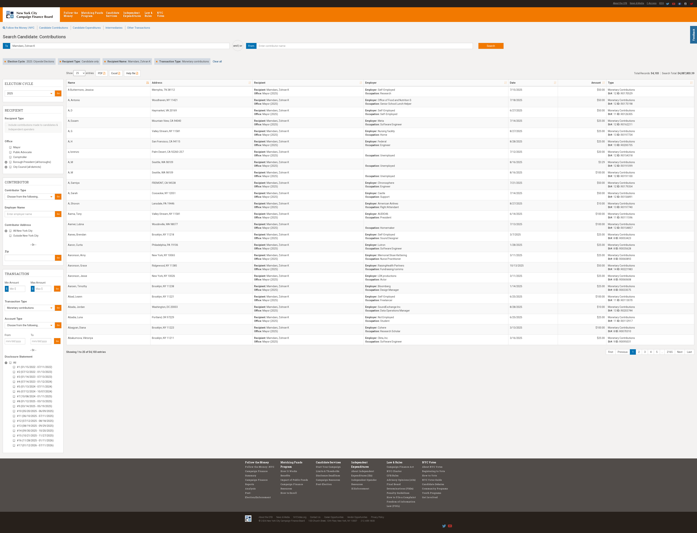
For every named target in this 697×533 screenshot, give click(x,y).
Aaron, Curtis (75, 244)
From (8, 335)
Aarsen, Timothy (77, 286)
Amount (596, 82)
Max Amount (38, 282)
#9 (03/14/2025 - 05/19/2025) (34, 406)
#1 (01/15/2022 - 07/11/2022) (34, 367)
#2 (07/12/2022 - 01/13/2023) (34, 371)
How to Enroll (288, 492)
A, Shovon (74, 203)
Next (679, 351)
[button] (30, 93)
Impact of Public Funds (294, 479)
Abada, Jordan (76, 307)
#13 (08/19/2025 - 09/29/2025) (35, 425)
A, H (70, 141)
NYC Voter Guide (432, 479)
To (32, 335)
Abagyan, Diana (77, 327)
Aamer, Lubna (76, 224)
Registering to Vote (433, 471)
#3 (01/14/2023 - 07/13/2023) (34, 376)
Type (611, 82)
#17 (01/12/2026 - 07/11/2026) (35, 445)
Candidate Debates (433, 484)
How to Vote (429, 475)
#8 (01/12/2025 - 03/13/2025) (34, 401)
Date (512, 82)
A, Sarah (73, 193)
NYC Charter (394, 471)
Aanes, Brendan (77, 234)
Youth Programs (431, 492)
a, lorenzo (73, 151)
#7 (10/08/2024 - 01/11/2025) (34, 396)
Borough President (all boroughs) (32, 162)
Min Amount (12, 282)
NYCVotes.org (299, 517)
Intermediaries (114, 27)
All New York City (22, 230)
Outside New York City (25, 235)
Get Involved (430, 497)
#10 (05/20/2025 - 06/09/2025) (35, 411)
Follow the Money (71, 14)
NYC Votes (161, 14)
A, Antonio (74, 100)
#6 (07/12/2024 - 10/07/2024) (34, 391)
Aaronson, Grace (77, 265)
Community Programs (435, 488)
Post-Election (324, 484)
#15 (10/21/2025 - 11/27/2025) (35, 435)
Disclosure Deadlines (328, 475)
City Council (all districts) (27, 166)
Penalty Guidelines (398, 492)
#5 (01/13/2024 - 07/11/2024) (34, 386)
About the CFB (620, 3)
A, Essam (73, 120)
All (14, 362)
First (610, 351)
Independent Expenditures (132, 14)
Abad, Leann (75, 296)
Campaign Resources (328, 479)
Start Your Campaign (328, 466)
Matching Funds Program (92, 14)
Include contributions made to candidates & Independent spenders (33, 127)
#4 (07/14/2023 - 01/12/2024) (34, 381)
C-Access (652, 3)
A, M (70, 162)
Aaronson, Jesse (77, 275)
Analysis (250, 488)
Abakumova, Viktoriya (80, 338)
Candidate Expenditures (87, 27)
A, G (70, 131)
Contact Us (315, 517)
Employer (371, 82)
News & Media (637, 3)
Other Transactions (138, 27)
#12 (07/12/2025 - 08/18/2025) (35, 420)
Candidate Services (112, 14)
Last (689, 351)
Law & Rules (148, 14)
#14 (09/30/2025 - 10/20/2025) (35, 430)
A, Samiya (74, 182)
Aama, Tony (75, 213)
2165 (670, 351)
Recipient (259, 82)
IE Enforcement (360, 488)
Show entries (80, 73)
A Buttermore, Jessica (80, 89)
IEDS (661, 3)
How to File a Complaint (401, 497)
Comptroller (20, 157)
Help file (131, 73)
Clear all (217, 61)
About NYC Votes (432, 466)
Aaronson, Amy (77, 255)
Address (157, 82)
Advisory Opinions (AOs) (401, 479)
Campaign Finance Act (400, 466)
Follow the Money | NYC (20, 27)
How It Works (288, 471)
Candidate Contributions (53, 27)
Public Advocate (22, 152)
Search (491, 45)
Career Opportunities (334, 517)
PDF (100, 73)
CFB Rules (392, 475)
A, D (70, 110)
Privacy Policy (377, 517)
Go (58, 93)
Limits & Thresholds (327, 471)
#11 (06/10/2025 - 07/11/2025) (35, 416)
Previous (623, 351)
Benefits (285, 475)
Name (71, 82)
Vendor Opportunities (357, 517)
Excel (114, 73)
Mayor (17, 147)
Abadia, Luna (75, 317)
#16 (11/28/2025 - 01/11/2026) (35, 440)
